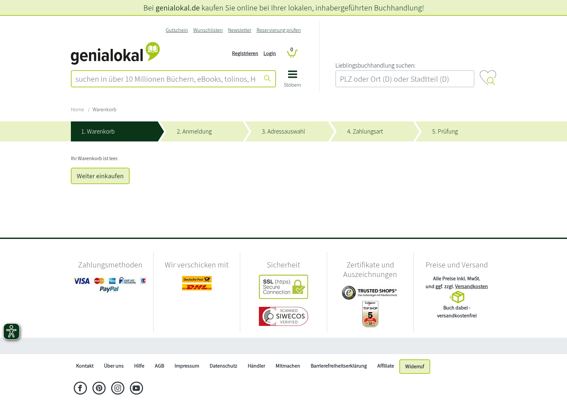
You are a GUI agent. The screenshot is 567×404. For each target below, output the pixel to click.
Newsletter (239, 30)
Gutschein (177, 30)
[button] (292, 81)
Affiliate (385, 365)
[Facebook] (80, 388)
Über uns (114, 365)
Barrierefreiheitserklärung (339, 365)
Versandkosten (471, 286)
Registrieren (245, 53)
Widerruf (414, 366)
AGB (159, 365)
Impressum (187, 365)
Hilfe (139, 365)
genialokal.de (178, 7)
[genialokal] (115, 53)
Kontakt (85, 365)
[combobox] (166, 79)
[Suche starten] (267, 79)
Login (269, 53)
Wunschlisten (208, 30)
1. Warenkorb (98, 131)
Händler (256, 365)
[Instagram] (117, 388)
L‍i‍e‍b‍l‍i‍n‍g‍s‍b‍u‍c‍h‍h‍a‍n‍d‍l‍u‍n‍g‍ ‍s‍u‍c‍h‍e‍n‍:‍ (375, 65)
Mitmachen (288, 365)
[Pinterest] (99, 388)
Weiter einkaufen (100, 176)
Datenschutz (223, 365)
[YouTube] (136, 388)
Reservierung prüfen (279, 30)
